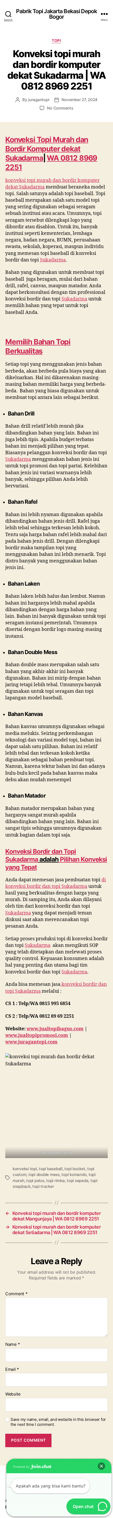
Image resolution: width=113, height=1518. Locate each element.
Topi (56, 40)
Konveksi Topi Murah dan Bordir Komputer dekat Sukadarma (46, 148)
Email (12, 1369)
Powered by (21, 1466)
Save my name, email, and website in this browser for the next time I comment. (58, 1422)
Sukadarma (21, 859)
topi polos (35, 1180)
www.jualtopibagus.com (55, 1029)
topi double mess (44, 1174)
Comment (16, 1294)
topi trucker (43, 1186)
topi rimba (55, 1180)
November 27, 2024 (79, 99)
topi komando (73, 1174)
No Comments (60, 108)
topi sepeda (77, 1180)
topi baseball (51, 1168)
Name (12, 1344)
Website (12, 1394)
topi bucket (74, 1168)
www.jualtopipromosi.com (36, 1035)
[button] (101, 1466)
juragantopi (38, 99)
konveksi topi (25, 1168)
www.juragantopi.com (31, 1042)
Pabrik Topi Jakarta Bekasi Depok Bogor (56, 13)
